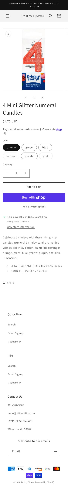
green (29, 147)
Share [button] (10, 282)
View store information (21, 227)
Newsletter (14, 341)
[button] (7, 16)
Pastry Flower (28, 482)
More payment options (34, 206)
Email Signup (15, 333)
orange (11, 147)
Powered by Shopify (45, 482)
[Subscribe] (55, 451)
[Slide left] (26, 97)
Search (12, 324)
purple (29, 156)
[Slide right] (42, 97)
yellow (13, 156)
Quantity (7, 164)
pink (48, 156)
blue (45, 147)
